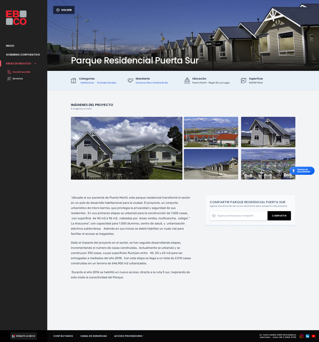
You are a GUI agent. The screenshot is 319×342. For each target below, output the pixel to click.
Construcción (22, 71)
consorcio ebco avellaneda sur (152, 82)
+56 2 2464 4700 (287, 337)
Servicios (18, 78)
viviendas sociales (106, 82)
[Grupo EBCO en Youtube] (313, 336)
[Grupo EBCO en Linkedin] (307, 336)
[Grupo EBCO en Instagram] (301, 336)
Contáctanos (63, 336)
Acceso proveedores (131, 336)
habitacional (87, 82)
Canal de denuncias (93, 336)
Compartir (281, 216)
